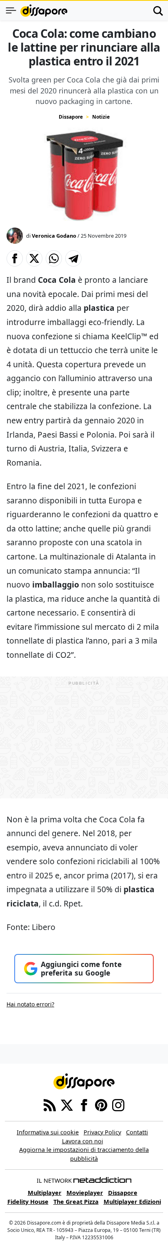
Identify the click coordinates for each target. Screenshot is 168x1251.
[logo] (43, 10)
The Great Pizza (76, 1201)
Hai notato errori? (30, 1004)
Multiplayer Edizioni (132, 1201)
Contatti (137, 1132)
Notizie (101, 116)
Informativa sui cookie (48, 1132)
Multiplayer (45, 1193)
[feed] (50, 1104)
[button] (15, 258)
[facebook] (84, 1104)
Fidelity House (28, 1201)
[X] (67, 1104)
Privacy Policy (102, 1132)
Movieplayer (84, 1193)
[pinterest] (101, 1104)
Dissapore (71, 116)
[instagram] (118, 1104)
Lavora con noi (82, 1141)
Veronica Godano (54, 235)
